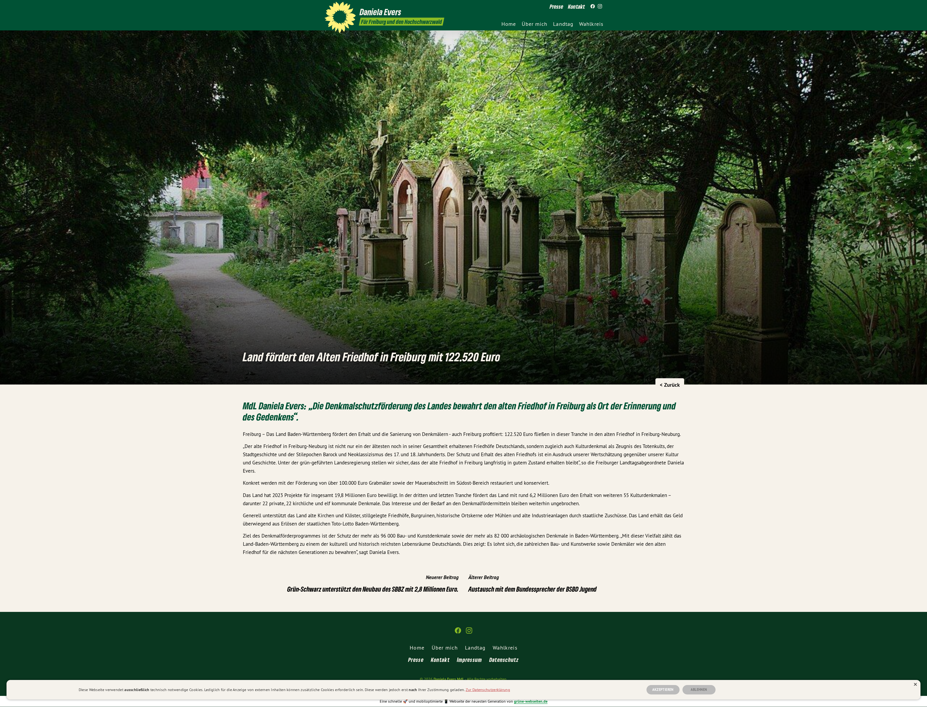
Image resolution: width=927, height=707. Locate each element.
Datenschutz (504, 659)
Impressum (469, 659)
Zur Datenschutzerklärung (488, 689)
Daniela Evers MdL (449, 679)
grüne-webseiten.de (531, 701)
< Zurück (670, 384)
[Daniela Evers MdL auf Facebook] (592, 6)
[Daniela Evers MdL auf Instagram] (600, 6)
